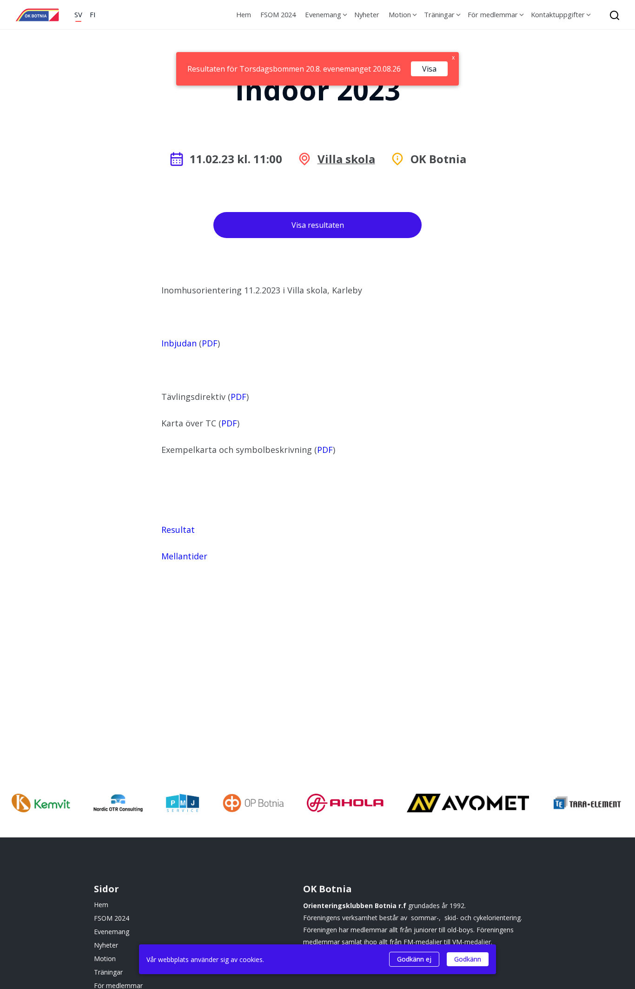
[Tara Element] (587, 804)
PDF (210, 343)
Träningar (439, 14)
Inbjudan (179, 343)
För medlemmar (493, 14)
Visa (429, 69)
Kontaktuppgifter (558, 14)
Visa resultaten (317, 225)
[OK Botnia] (37, 15)
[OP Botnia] (253, 804)
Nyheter (366, 14)
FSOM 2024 (278, 14)
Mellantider (184, 556)
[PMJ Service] (182, 804)
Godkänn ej (414, 959)
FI (92, 14)
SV (78, 14)
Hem (243, 14)
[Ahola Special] (345, 804)
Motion (400, 14)
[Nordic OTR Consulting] (117, 804)
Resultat (178, 529)
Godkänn (467, 959)
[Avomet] (468, 804)
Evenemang (323, 14)
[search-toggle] (611, 15)
